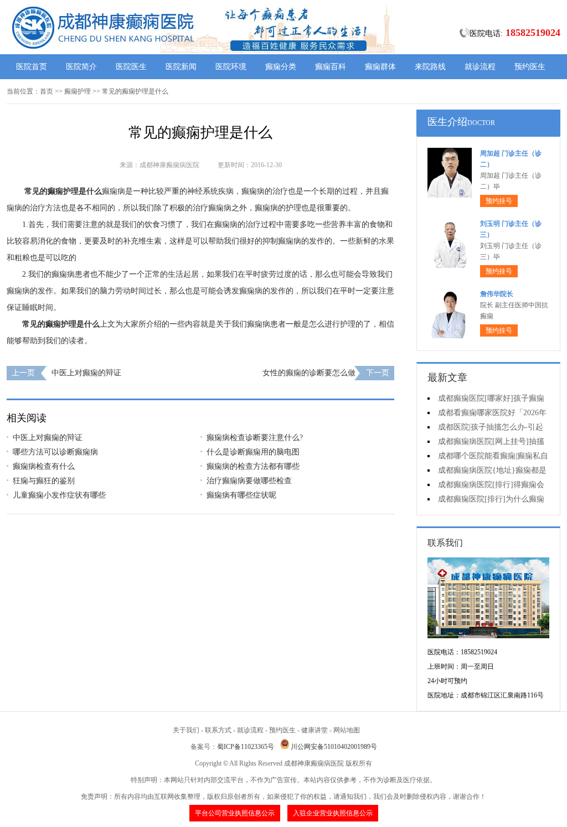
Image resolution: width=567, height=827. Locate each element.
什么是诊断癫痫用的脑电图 (253, 452)
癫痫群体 (380, 67)
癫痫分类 (280, 67)
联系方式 (218, 730)
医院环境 (230, 67)
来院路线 (430, 67)
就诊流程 (480, 67)
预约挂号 (499, 201)
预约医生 (529, 67)
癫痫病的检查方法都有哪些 (253, 466)
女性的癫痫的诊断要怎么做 (308, 373)
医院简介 (81, 67)
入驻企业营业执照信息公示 (333, 813)
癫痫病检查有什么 (44, 466)
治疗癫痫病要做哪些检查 (249, 481)
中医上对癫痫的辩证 (86, 373)
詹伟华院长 (496, 294)
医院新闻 (181, 67)
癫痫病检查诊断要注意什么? (255, 437)
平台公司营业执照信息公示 (235, 813)
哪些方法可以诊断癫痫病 (55, 452)
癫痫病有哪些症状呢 (241, 495)
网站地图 (346, 730)
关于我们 (186, 730)
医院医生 (131, 67)
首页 (46, 91)
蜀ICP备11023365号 (245, 747)
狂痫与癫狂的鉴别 (44, 481)
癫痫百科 (330, 67)
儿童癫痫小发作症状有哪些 (59, 495)
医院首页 (31, 67)
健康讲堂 (314, 730)
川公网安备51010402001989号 (334, 747)
